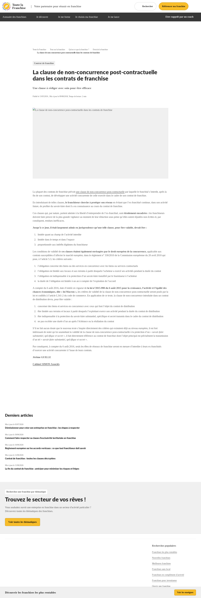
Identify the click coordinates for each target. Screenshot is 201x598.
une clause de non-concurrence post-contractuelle (100, 191)
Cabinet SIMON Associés (46, 364)
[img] (30, 17)
